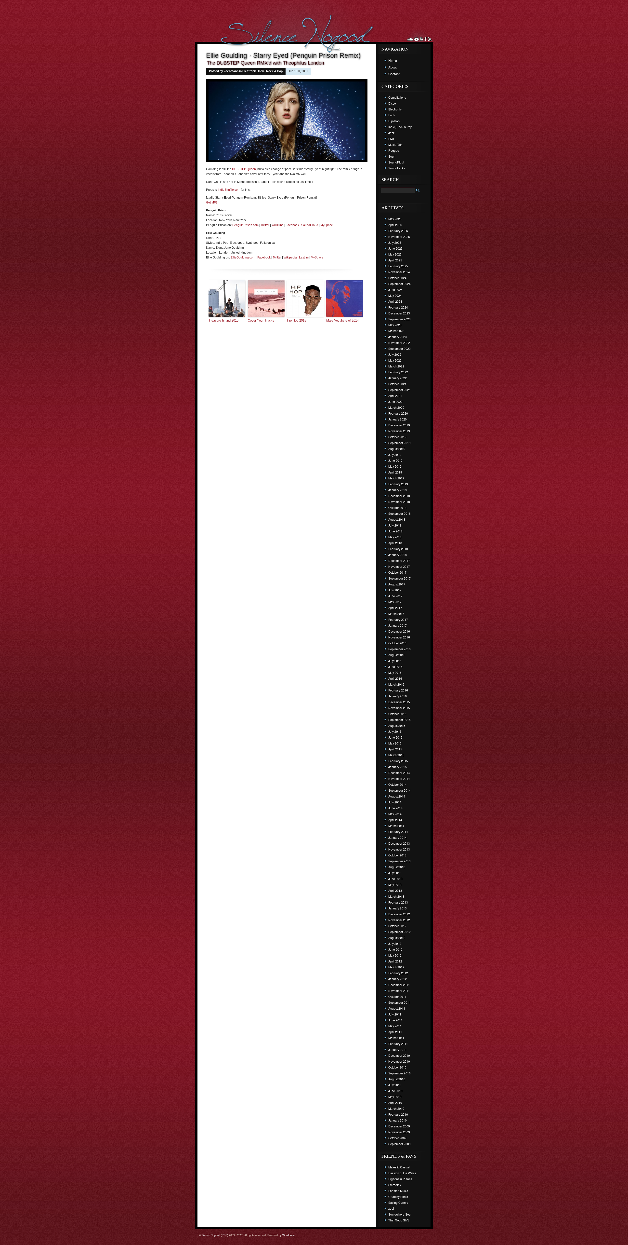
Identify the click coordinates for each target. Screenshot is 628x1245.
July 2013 (394, 873)
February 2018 (398, 549)
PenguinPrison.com (245, 225)
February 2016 (398, 690)
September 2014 (399, 790)
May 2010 (395, 1097)
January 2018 (397, 555)
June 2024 (395, 289)
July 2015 (394, 731)
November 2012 (399, 920)
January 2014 (397, 837)
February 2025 (398, 266)
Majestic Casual (399, 1167)
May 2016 (395, 672)
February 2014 (398, 831)
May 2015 (395, 743)
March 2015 (396, 755)
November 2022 (399, 342)
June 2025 (395, 248)
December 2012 (399, 914)
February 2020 (398, 413)
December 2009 (399, 1126)
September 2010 (399, 1073)
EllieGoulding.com (243, 257)
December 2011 (399, 985)
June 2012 (395, 949)
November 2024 (399, 272)
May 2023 (395, 325)
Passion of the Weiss (402, 1173)
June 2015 (395, 737)
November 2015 (399, 708)
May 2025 (395, 254)
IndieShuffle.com (229, 189)
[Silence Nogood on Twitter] (421, 39)
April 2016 (395, 678)
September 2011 (399, 1002)
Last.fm (304, 257)
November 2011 (399, 990)
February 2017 (398, 619)
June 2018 (395, 531)
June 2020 (395, 401)
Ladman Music (398, 1191)
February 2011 (398, 1044)
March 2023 (396, 331)
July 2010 (394, 1085)
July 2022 (394, 354)
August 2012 (396, 937)
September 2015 (399, 719)
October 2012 (397, 926)
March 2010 (396, 1108)
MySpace (326, 225)
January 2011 (397, 1049)
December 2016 (399, 631)
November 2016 (399, 637)
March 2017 (396, 613)
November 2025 (399, 236)
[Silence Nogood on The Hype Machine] (416, 39)
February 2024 (398, 307)
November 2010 (399, 1061)
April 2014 (395, 820)
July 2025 (394, 242)
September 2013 (399, 861)
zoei (391, 1208)
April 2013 (395, 890)
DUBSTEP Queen (244, 169)
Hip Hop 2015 (296, 320)
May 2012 (395, 955)
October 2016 (397, 643)
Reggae (393, 150)
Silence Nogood (210, 1235)
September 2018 (399, 513)
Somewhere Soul (399, 1214)
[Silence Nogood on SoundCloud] (410, 39)
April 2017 (395, 608)
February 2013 (398, 902)
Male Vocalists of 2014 (342, 320)
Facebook (292, 225)
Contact (394, 73)
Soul (391, 156)
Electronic (249, 71)
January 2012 (397, 979)
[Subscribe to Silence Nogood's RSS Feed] (430, 39)
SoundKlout (396, 162)
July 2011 (394, 1014)
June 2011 (395, 1020)
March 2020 (396, 407)
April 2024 (395, 301)
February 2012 (398, 973)
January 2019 (397, 490)
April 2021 (395, 395)
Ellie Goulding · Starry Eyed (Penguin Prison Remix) (283, 55)
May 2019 (395, 466)
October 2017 (397, 572)
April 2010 (395, 1102)
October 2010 (397, 1067)
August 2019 (396, 449)
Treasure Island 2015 (223, 320)
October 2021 (397, 384)
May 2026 (395, 219)
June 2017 (395, 596)
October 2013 (397, 855)
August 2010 (396, 1079)
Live (391, 138)
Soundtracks (396, 168)
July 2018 (394, 525)
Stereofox (394, 1185)
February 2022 (398, 372)
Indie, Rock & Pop (270, 71)
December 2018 (399, 496)
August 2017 (396, 584)
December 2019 (399, 425)
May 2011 (395, 1026)
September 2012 (399, 932)
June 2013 (395, 879)
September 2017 (399, 578)
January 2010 (397, 1120)
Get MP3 (212, 202)
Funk (391, 115)
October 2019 (397, 437)
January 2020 (397, 419)
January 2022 (397, 378)
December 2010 (399, 1055)
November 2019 (399, 431)
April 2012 (395, 961)
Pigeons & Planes (400, 1179)
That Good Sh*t (398, 1220)
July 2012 (394, 943)
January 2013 (397, 908)
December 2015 (399, 702)
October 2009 (397, 1138)
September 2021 (399, 390)
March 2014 (396, 826)
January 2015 (397, 767)
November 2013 (399, 849)
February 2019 (398, 484)
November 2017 (399, 566)
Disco (392, 103)
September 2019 (399, 443)
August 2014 (396, 796)
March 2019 (396, 478)
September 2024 (399, 284)
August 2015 (396, 725)
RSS (224, 1235)
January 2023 (397, 337)
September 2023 (399, 319)
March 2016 (396, 684)
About (392, 67)
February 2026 (398, 231)
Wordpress (289, 1235)
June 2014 (395, 808)
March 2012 (396, 967)
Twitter (265, 225)
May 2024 (395, 295)
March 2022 (396, 366)
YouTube (278, 225)
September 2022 (399, 348)
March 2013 (396, 896)
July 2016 (394, 661)
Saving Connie (398, 1202)
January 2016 (397, 696)
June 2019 (395, 460)
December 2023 (399, 313)
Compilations (397, 97)
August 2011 (396, 1008)
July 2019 (394, 454)
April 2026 (395, 225)
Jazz (391, 133)
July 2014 (394, 802)
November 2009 (399, 1132)
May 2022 (395, 360)
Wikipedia (290, 257)
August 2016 (396, 655)
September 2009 (399, 1144)
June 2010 (395, 1091)
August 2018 (396, 519)
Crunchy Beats (398, 1196)
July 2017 (394, 590)
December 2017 (399, 560)
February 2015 (398, 761)
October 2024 (397, 278)
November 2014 (399, 778)
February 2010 (398, 1114)
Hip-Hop (394, 121)
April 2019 (395, 472)
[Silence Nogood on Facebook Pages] (425, 39)
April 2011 (395, 1032)
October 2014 (397, 784)
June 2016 (395, 666)
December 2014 (399, 773)
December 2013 (399, 843)
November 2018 (399, 502)
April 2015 (395, 749)
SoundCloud (309, 225)
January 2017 (397, 625)
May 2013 (395, 884)
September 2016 (399, 649)
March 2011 (396, 1038)
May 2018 (395, 537)
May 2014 (395, 814)
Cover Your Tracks (261, 320)
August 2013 (396, 867)
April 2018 (395, 543)
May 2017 (395, 602)
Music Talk (395, 144)
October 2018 (397, 507)
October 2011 (397, 996)
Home (392, 60)
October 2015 (397, 714)
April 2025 (395, 260)
